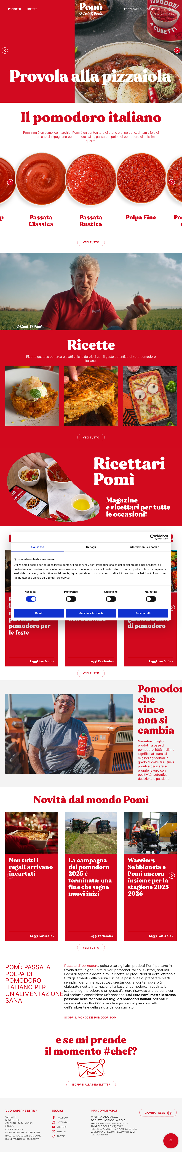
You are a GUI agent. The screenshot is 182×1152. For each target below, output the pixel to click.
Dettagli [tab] (91, 546)
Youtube (62, 1127)
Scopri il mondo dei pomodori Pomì (90, 1017)
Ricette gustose (37, 356)
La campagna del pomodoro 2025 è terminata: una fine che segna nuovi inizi (90, 877)
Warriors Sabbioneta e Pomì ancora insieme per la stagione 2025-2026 (150, 877)
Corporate (154, 9)
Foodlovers (132, 9)
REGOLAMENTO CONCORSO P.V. (22, 1139)
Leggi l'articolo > (42, 661)
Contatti (10, 1116)
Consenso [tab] (37, 546)
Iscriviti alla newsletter (91, 1084)
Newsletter (12, 1120)
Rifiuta (39, 613)
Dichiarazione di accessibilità (23, 1132)
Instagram (63, 1122)
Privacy (9, 1126)
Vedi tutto (91, 242)
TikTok (61, 1136)
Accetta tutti (143, 613)
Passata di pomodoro (81, 966)
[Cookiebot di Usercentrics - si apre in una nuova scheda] (152, 537)
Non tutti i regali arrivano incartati (31, 867)
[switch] (71, 599)
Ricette (32, 9)
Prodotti (14, 9)
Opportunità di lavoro (19, 1123)
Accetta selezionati (91, 613)
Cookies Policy (14, 1129)
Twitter (61, 1131)
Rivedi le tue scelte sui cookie (23, 1135)
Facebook (62, 1117)
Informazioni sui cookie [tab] (144, 546)
